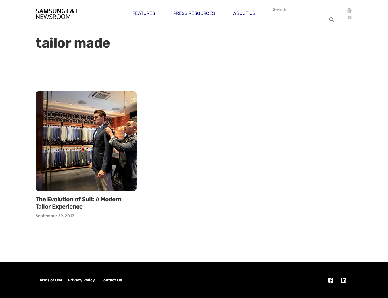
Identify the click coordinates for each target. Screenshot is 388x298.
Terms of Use (50, 280)
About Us (244, 13)
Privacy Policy (81, 280)
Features (144, 13)
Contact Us (111, 280)
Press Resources (194, 13)
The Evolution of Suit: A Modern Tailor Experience (78, 203)
